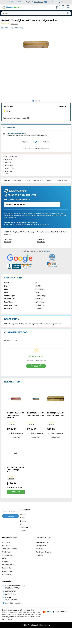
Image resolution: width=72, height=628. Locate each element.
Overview (6, 180)
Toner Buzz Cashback (9, 549)
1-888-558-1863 (10, 594)
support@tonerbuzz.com (14, 603)
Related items (61, 180)
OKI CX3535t (8, 239)
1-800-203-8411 (10, 591)
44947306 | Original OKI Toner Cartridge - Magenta (15, 415)
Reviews (49, 180)
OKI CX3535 (7, 242)
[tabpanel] (36, 65)
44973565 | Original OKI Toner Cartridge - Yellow (15, 469)
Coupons (23, 521)
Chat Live (47, 251)
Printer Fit (17, 180)
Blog (21, 524)
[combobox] (36, 13)
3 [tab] (39, 101)
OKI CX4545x (41, 242)
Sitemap (23, 531)
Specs (28, 180)
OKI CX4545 (40, 239)
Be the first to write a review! (36, 366)
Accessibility (6, 574)
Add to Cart (16, 492)
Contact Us (6, 542)
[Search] (68, 13)
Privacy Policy (7, 571)
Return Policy (7, 568)
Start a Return (7, 555)
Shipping (5, 561)
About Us (23, 515)
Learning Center (25, 527)
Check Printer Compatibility (13, 28)
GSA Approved (41, 546)
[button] (52, 264)
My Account (6, 546)
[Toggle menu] (68, 7)
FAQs (4, 558)
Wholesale (39, 549)
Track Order (6, 552)
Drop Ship (39, 555)
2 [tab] (36, 101)
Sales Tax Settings (42, 542)
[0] (63, 7)
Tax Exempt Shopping (43, 552)
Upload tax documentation (42, 148)
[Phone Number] (58, 7)
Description (38, 180)
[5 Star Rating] (20, 260)
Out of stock (15, 437)
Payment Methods (8, 565)
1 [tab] (33, 101)
